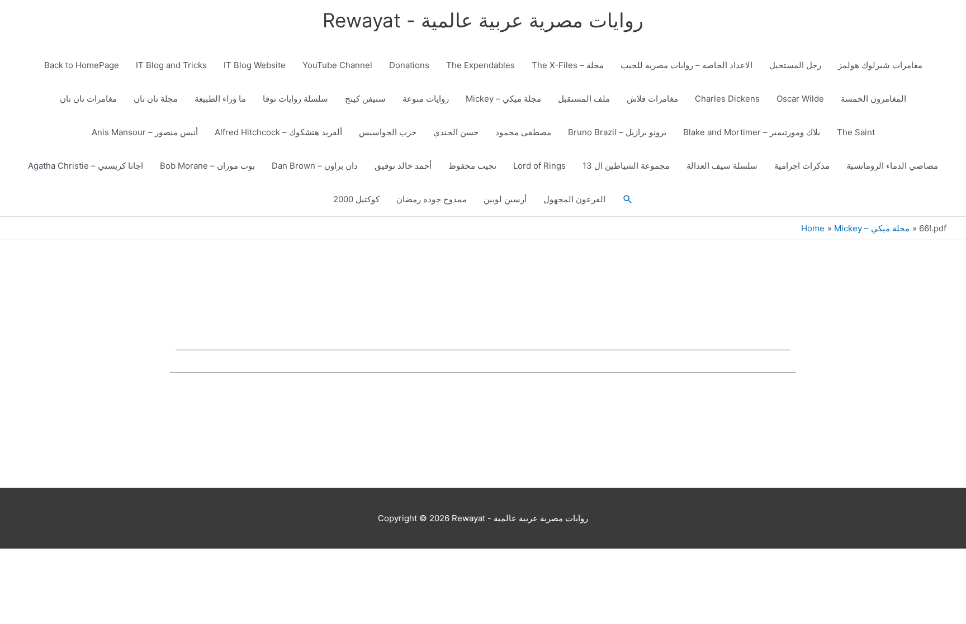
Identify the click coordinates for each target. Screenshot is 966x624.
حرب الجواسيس (387, 132)
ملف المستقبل (584, 98)
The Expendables (480, 65)
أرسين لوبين (505, 199)
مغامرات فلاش (652, 98)
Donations (409, 65)
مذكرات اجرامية (802, 165)
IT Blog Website (255, 65)
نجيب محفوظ (472, 165)
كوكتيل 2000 (356, 199)
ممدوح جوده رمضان (431, 199)
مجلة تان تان (156, 98)
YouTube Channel (337, 65)
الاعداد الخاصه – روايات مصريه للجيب (686, 65)
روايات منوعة (425, 98)
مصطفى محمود (523, 132)
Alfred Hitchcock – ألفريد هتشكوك (278, 132)
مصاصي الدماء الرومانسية (892, 165)
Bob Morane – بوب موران (207, 165)
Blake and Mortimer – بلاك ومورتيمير (751, 132)
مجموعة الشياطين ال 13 (626, 165)
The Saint (856, 132)
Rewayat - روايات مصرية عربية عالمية (483, 20)
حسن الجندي (456, 132)
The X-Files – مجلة (568, 65)
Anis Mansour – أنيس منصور (145, 132)
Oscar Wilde (800, 98)
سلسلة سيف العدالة (721, 165)
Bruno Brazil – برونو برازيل (617, 132)
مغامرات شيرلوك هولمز (880, 65)
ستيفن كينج (365, 98)
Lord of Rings (539, 165)
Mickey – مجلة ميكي (503, 98)
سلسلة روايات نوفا (295, 98)
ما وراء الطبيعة (220, 98)
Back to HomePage (81, 65)
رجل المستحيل (795, 65)
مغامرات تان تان (88, 98)
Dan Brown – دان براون (315, 165)
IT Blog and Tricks (171, 65)
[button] (627, 199)
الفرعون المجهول (574, 199)
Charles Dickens (727, 98)
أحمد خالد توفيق (403, 165)
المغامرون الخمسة (873, 98)
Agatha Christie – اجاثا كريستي (85, 165)
